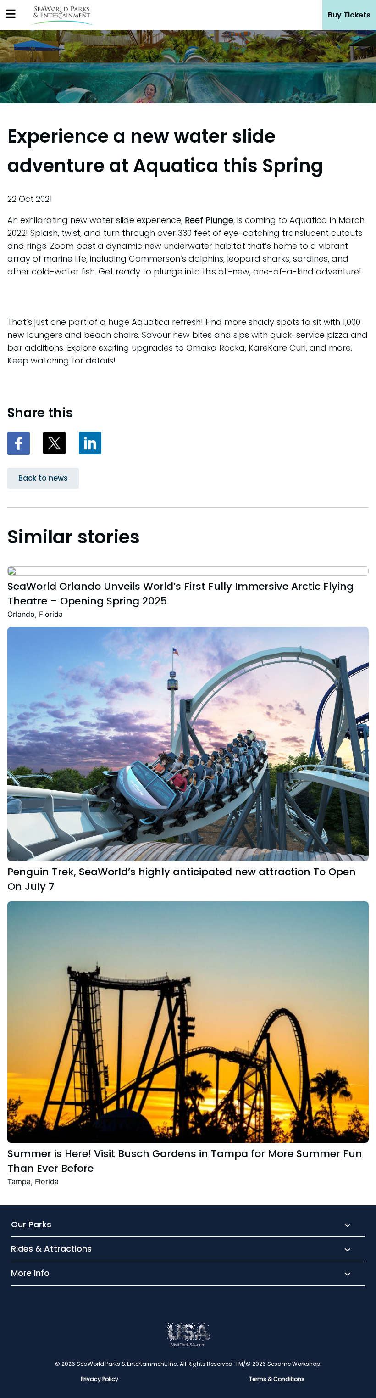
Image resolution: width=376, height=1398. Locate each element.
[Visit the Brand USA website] (188, 1344)
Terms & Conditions (276, 1379)
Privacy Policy (99, 1379)
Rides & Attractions (51, 1249)
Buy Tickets (349, 15)
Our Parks (31, 1225)
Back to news (43, 478)
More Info (30, 1274)
